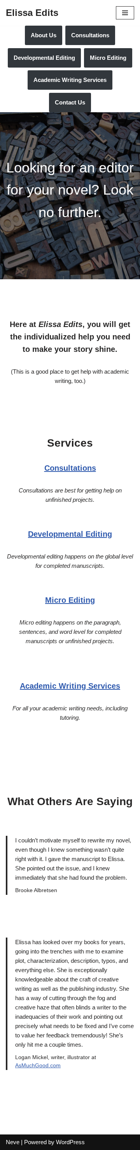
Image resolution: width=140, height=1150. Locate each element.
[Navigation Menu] (125, 12)
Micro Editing (108, 57)
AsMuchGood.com (38, 1065)
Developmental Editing (44, 57)
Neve (12, 1142)
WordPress (70, 1142)
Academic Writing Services (70, 80)
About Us (43, 35)
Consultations (90, 35)
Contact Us (70, 102)
